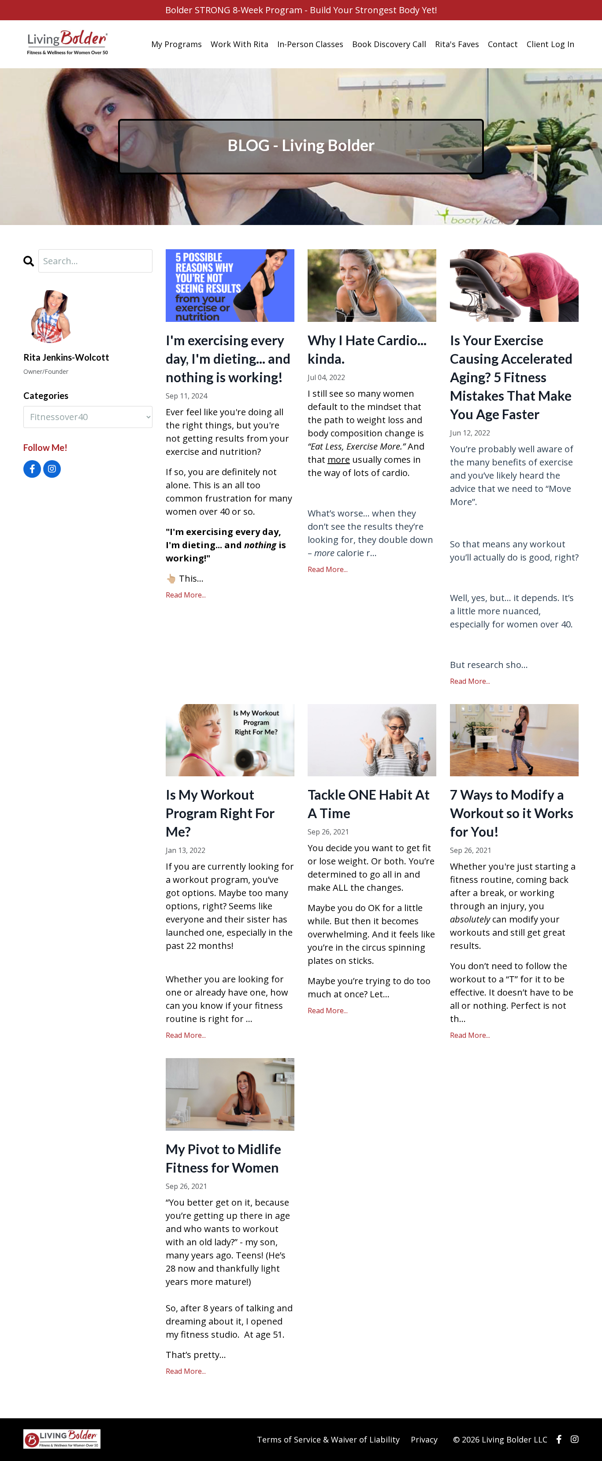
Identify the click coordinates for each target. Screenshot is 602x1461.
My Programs (176, 44)
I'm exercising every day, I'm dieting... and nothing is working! (228, 358)
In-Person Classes (310, 44)
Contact (503, 44)
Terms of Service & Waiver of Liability (328, 1439)
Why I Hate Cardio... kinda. (367, 349)
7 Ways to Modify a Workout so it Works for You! (511, 812)
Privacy (424, 1439)
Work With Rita (239, 44)
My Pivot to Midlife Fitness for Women (223, 1158)
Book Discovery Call (389, 44)
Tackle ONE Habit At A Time (369, 803)
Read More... (186, 595)
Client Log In (550, 44)
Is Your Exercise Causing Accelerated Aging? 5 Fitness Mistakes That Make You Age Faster (511, 377)
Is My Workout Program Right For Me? (220, 812)
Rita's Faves (457, 44)
